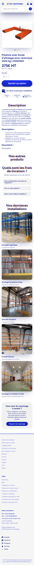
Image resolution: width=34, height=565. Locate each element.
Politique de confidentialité (9, 491)
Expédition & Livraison (8, 485)
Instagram (7, 543)
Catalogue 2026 (6, 445)
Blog (3, 482)
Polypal (4, 462)
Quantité (4, 73)
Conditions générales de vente (11, 496)
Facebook (7, 540)
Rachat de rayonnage (8, 440)
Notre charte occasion (8, 442)
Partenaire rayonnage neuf (9, 502)
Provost (4, 456)
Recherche (5, 479)
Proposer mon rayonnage (17, 424)
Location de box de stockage (10, 499)
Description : (8, 129)
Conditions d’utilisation (8, 494)
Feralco (4, 459)
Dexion (4, 468)
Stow (3, 465)
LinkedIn (7, 537)
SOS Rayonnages (12, 560)
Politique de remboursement (10, 488)
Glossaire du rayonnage (9, 448)
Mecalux (4, 454)
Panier (31, 4)
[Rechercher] (30, 8)
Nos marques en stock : (9, 451)
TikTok (6, 549)
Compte (28, 4)
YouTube (7, 546)
